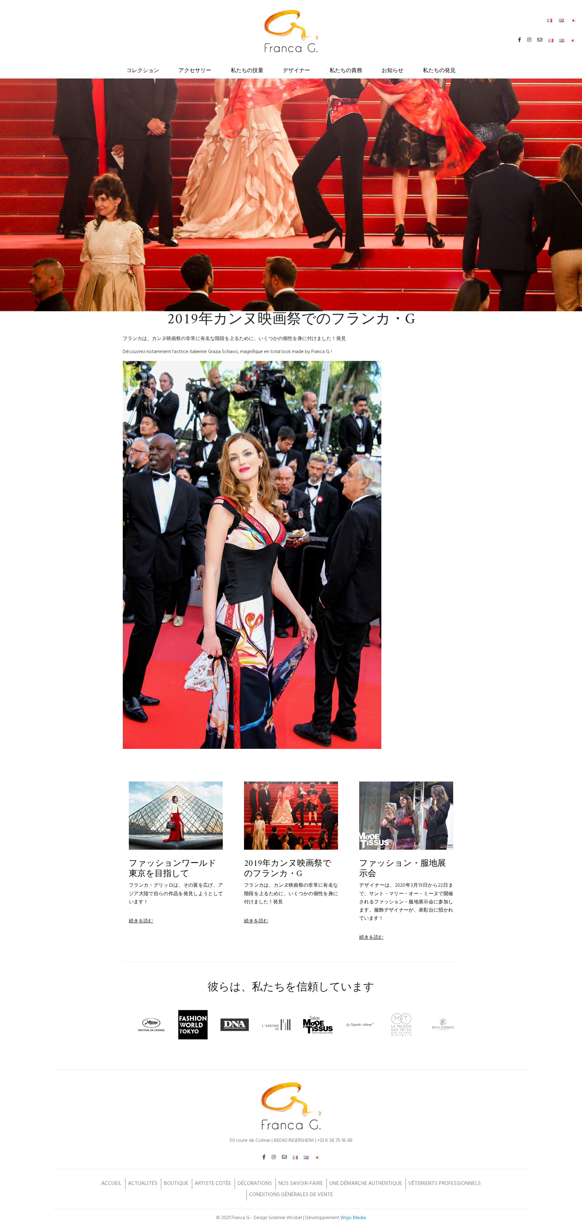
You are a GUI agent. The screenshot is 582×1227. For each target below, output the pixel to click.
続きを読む (141, 921)
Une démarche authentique (365, 1183)
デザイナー (296, 70)
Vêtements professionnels (444, 1183)
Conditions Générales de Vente (291, 1194)
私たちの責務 (345, 70)
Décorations (254, 1183)
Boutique (176, 1183)
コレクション (142, 70)
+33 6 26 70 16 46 (335, 1141)
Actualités (142, 1183)
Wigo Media (353, 1218)
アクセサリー (195, 70)
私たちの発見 (439, 70)
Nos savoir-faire (300, 1183)
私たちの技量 (247, 70)
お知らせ (392, 70)
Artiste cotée (213, 1183)
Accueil (111, 1183)
